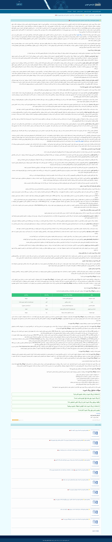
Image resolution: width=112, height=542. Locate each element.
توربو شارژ (69, 11)
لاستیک (74, 11)
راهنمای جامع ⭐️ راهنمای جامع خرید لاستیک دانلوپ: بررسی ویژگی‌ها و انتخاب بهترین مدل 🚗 (72, 499)
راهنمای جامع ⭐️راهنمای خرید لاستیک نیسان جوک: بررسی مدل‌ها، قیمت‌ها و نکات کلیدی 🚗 (72, 460)
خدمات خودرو (80, 11)
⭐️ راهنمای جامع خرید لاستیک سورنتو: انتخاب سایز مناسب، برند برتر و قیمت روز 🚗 (73, 450)
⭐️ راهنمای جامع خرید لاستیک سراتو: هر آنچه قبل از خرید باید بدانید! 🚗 (76, 480)
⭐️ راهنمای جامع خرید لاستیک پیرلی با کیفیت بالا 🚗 (79, 430)
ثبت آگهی (19, 4)
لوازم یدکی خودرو (87, 11)
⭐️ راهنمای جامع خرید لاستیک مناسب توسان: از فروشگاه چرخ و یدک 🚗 (76, 519)
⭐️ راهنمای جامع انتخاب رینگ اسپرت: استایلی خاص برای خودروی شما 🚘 (69, 15)
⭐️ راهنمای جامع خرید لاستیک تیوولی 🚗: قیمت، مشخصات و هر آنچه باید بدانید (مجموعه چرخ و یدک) (70, 470)
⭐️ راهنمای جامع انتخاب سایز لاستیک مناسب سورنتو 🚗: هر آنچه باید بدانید (75, 509)
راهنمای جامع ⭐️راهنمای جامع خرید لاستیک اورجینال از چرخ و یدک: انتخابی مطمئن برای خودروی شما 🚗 (69, 440)
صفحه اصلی (92, 15)
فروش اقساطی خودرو (96, 11)
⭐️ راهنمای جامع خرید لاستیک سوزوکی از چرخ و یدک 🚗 (79, 489)
